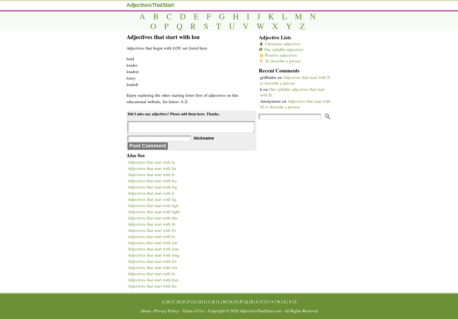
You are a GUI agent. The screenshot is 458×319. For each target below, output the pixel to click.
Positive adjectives (280, 55)
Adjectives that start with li (151, 193)
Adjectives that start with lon (152, 242)
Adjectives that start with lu (151, 273)
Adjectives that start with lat (152, 168)
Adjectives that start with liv (152, 230)
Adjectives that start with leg (152, 187)
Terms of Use (193, 311)
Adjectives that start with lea (152, 180)
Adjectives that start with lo (151, 236)
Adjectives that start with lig (152, 199)
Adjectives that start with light (154, 211)
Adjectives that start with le (151, 174)
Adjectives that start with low (153, 267)
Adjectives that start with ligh (153, 205)
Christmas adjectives (282, 43)
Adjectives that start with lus (152, 286)
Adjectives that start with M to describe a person (295, 104)
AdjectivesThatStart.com (260, 311)
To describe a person (282, 61)
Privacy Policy (166, 311)
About (145, 311)
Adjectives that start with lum (153, 280)
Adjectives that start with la (151, 162)
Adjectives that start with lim (152, 218)
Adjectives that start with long (153, 255)
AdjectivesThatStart (150, 5)
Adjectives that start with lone (153, 249)
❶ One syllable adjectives (281, 49)
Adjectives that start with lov (152, 261)
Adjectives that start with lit (151, 224)
